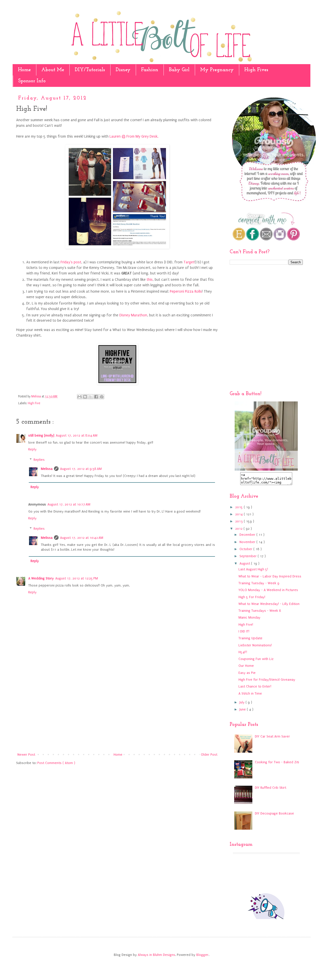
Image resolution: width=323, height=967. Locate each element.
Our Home (246, 666)
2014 (239, 514)
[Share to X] (90, 396)
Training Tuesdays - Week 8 (259, 611)
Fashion (149, 69)
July (242, 702)
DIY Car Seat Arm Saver (272, 736)
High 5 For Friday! (251, 597)
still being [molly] (41, 435)
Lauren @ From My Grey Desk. (134, 136)
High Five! (245, 624)
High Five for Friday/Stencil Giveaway (266, 679)
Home (24, 69)
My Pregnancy (217, 69)
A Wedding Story (41, 578)
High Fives (256, 69)
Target (189, 262)
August (245, 563)
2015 (239, 507)
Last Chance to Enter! (254, 686)
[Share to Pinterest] (101, 396)
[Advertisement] (117, 709)
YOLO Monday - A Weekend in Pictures (268, 590)
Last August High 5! (253, 569)
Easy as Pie (247, 673)
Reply (32, 449)
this (150, 279)
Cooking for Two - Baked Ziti (277, 762)
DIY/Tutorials (90, 69)
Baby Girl (179, 69)
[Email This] (79, 396)
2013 (239, 521)
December (247, 535)
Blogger (202, 955)
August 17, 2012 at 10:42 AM (81, 538)
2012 (239, 528)
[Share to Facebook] (96, 396)
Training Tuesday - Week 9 (258, 583)
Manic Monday (249, 617)
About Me (52, 69)
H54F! (242, 652)
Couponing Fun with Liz (256, 659)
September (248, 556)
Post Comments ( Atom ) (56, 763)
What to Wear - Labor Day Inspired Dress (269, 576)
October (246, 549)
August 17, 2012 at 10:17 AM (68, 504)
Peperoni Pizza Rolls (186, 291)
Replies (39, 460)
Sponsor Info (32, 81)
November (247, 542)
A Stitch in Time (250, 693)
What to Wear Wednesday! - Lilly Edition (269, 604)
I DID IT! (243, 631)
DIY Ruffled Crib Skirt (270, 788)
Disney (123, 69)
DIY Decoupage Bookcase (274, 813)
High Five (34, 403)
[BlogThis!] (85, 396)
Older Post (209, 754)
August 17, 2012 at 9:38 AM (81, 469)
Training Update (250, 638)
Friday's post (70, 262)
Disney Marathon (133, 315)
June (243, 709)
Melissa (46, 469)
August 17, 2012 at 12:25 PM (76, 578)
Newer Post (26, 754)
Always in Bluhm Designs (156, 955)
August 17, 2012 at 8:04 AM (76, 435)
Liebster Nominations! (255, 645)
